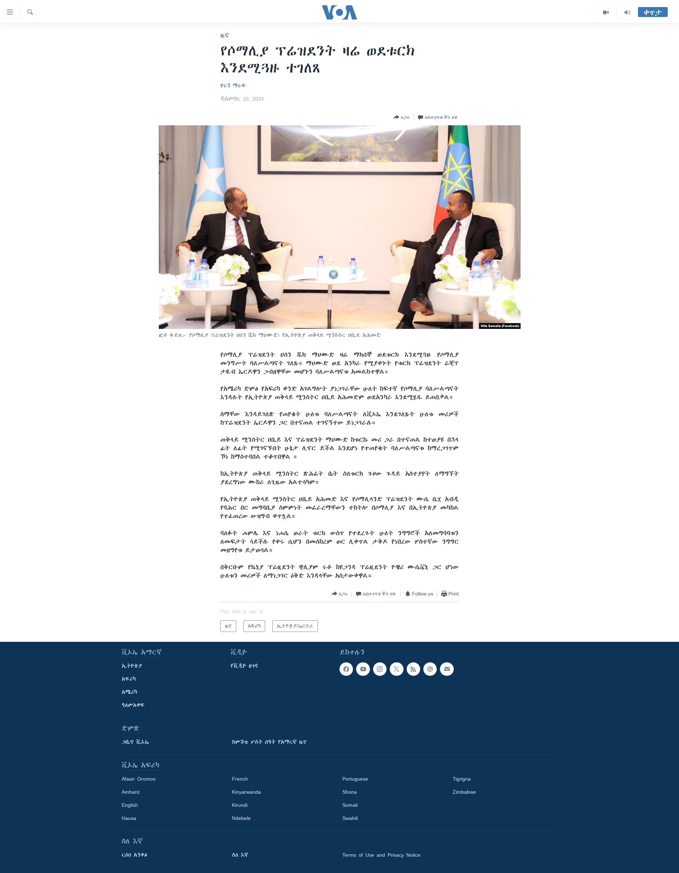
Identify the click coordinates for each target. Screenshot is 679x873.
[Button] (402, 117)
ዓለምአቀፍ (133, 705)
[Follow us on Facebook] (346, 669)
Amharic (131, 792)
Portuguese (355, 779)
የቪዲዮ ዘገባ (244, 666)
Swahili (350, 818)
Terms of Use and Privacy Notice (381, 855)
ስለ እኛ (240, 855)
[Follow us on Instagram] (380, 669)
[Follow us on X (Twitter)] (396, 669)
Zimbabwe (464, 792)
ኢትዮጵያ (132, 666)
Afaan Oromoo (139, 779)
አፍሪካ (129, 679)
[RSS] (413, 669)
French (240, 779)
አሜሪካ (129, 692)
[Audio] (627, 12)
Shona (349, 792)
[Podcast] (430, 669)
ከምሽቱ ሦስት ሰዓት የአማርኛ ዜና (269, 742)
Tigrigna (462, 779)
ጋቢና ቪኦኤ (135, 742)
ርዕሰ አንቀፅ (134, 855)
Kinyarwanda (246, 792)
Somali (350, 805)
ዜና (224, 35)
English (130, 805)
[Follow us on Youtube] (363, 669)
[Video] (606, 12)
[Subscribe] (446, 669)
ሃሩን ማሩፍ (233, 85)
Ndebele (241, 818)
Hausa (129, 818)
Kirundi (240, 805)
